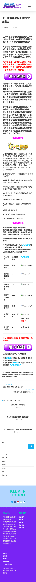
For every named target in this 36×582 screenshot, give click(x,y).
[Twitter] (12, 502)
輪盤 (3, 471)
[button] (29, 5)
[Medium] (21, 502)
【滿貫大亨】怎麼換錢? (18, 405)
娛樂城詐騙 (28, 374)
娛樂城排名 (16, 374)
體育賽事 (4, 475)
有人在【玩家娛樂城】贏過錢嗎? (18, 417)
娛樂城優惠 (25, 372)
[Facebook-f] (15, 502)
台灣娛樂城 (7, 372)
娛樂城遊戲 (8, 376)
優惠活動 (4, 458)
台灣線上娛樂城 (14, 372)
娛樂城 (15, 28)
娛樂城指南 (10, 374)
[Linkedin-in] (24, 502)
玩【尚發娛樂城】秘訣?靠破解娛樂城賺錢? (18, 429)
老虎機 (4, 468)
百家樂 (4, 465)
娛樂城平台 (4, 374)
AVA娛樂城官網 (15, 365)
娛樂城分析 (31, 372)
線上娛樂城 (14, 376)
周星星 (6, 28)
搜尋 (3, 443)
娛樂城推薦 (22, 374)
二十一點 (4, 454)
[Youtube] (18, 502)
